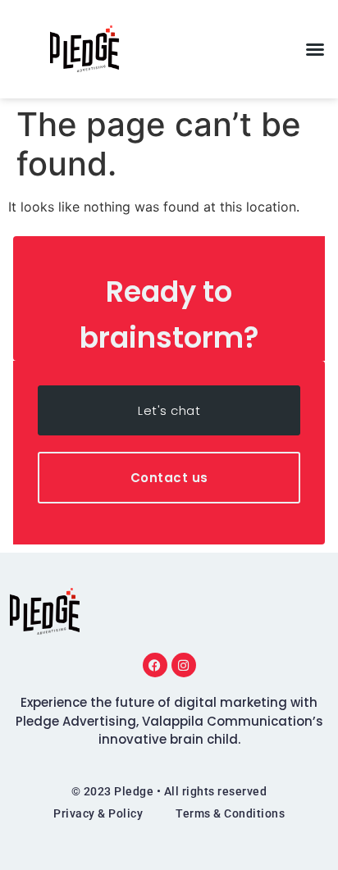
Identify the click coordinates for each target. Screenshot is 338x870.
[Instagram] (183, 665)
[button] (315, 49)
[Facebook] (155, 665)
